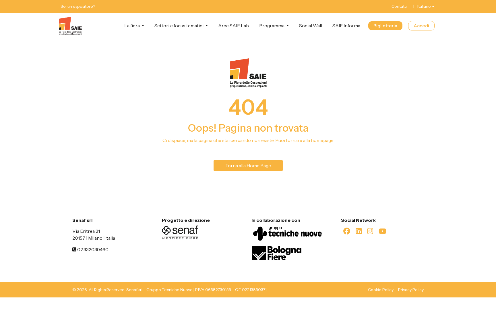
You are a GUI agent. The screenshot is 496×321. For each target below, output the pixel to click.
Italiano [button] (424, 6)
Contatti (399, 6)
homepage (322, 140)
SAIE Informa (346, 25)
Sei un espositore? (78, 6)
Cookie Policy (381, 289)
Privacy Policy (411, 289)
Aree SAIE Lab (233, 25)
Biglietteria (385, 25)
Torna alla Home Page (248, 165)
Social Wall (310, 25)
